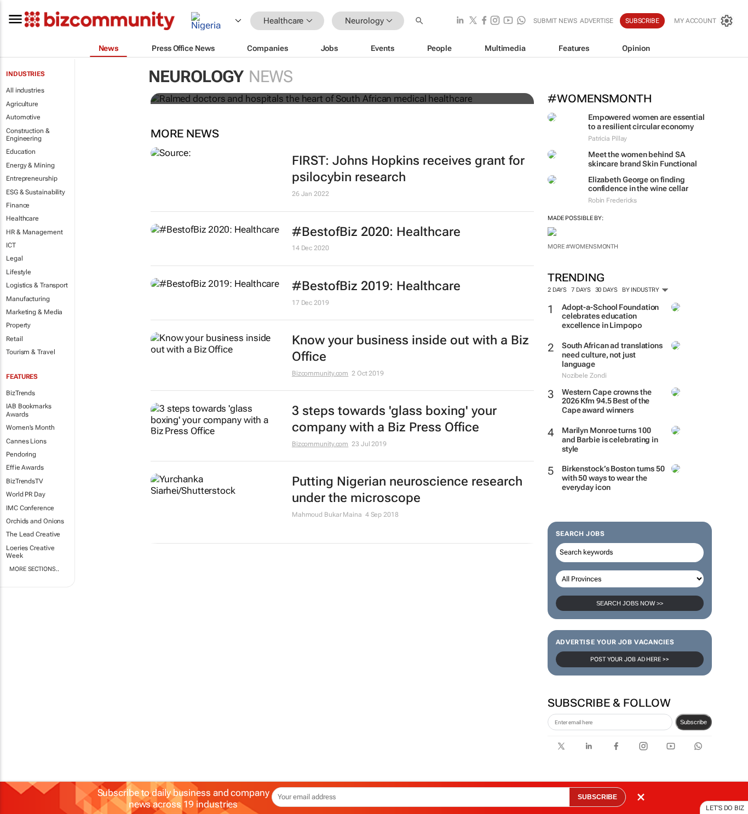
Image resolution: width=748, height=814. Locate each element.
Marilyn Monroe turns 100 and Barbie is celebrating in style (610, 439)
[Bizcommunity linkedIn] (460, 21)
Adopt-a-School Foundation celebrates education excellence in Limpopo (610, 316)
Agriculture (22, 104)
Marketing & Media (34, 312)
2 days (557, 289)
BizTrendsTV (24, 481)
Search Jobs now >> (629, 603)
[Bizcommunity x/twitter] (473, 21)
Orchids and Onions (35, 521)
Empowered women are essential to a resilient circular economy (646, 122)
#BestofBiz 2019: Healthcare (376, 286)
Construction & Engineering (28, 134)
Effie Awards (25, 467)
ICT (11, 245)
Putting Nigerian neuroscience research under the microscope (407, 489)
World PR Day (25, 494)
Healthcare (22, 218)
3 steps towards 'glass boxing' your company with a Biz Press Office (394, 419)
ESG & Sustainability (35, 192)
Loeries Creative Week (30, 551)
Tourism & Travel (30, 352)
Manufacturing (28, 299)
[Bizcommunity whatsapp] (521, 21)
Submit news (555, 21)
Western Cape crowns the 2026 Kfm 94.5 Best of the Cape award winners (607, 401)
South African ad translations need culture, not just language (612, 354)
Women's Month (30, 427)
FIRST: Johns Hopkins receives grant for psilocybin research (408, 168)
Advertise (596, 21)
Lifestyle (18, 272)
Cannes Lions (26, 441)
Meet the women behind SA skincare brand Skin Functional (642, 159)
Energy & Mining (30, 165)
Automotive (23, 117)
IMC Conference (30, 508)
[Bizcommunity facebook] (484, 21)
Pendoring (21, 454)
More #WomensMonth (583, 246)
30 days (606, 289)
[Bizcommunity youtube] (508, 21)
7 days (580, 289)
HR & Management (34, 232)
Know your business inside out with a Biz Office (410, 348)
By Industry (641, 289)
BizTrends (20, 393)
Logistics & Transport (37, 285)
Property (18, 325)
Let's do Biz (725, 808)
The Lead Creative (33, 534)
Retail (14, 339)
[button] (420, 21)
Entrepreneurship (31, 178)
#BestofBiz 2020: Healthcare (376, 231)
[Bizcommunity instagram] (495, 21)
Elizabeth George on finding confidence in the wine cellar (638, 184)
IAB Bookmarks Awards (28, 410)
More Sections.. (34, 569)
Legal (14, 258)
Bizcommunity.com (320, 373)
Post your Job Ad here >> (629, 659)
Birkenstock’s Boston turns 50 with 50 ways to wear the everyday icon (613, 478)
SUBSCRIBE (597, 797)
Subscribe (693, 722)
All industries (25, 90)
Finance (18, 205)
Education (21, 151)
